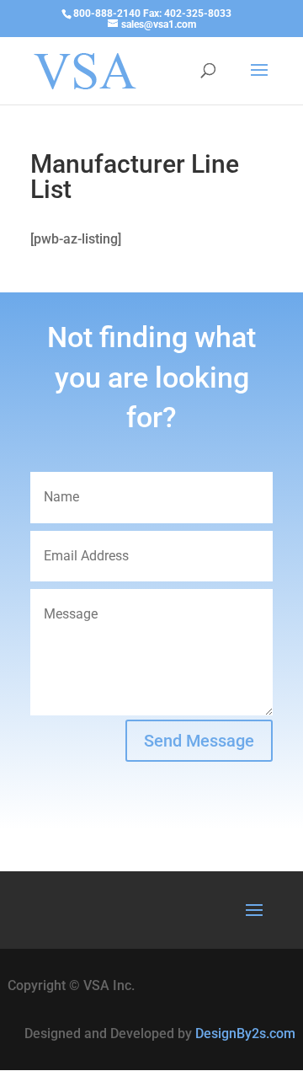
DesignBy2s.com (245, 1033)
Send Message (199, 741)
